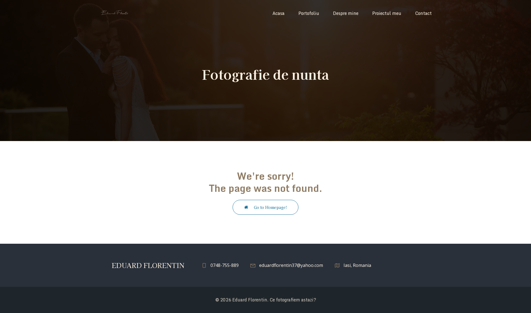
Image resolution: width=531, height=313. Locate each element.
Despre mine (345, 13)
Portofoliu (308, 13)
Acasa (278, 13)
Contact (423, 13)
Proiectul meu (386, 13)
